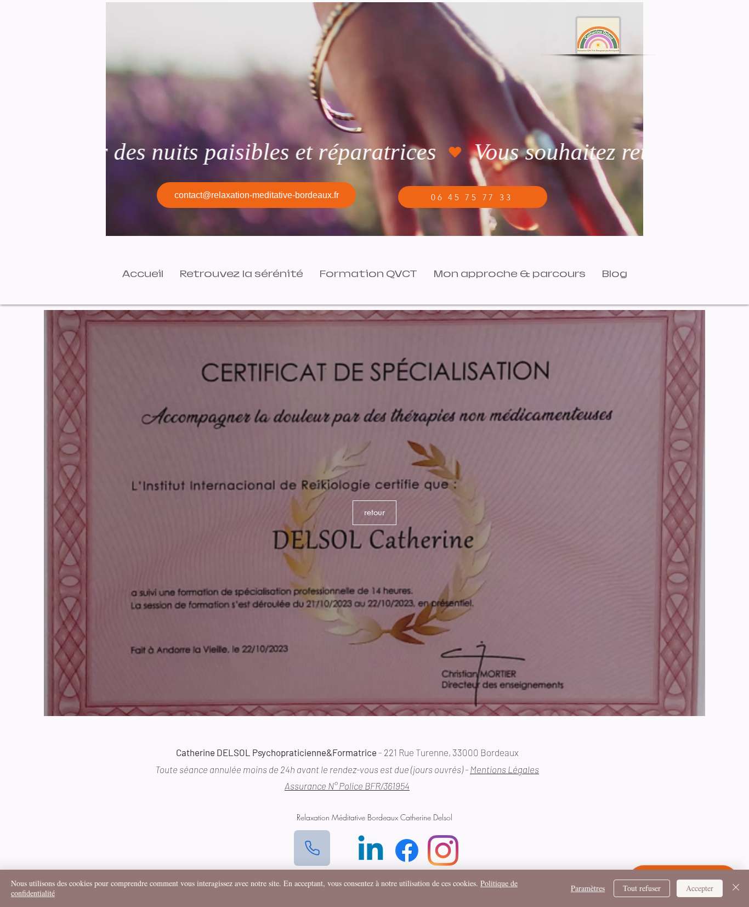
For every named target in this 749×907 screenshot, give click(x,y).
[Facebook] (406, 850)
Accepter (699, 888)
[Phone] (312, 848)
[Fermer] (735, 888)
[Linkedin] (370, 850)
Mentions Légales (504, 769)
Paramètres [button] (588, 888)
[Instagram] (443, 850)
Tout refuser (642, 888)
